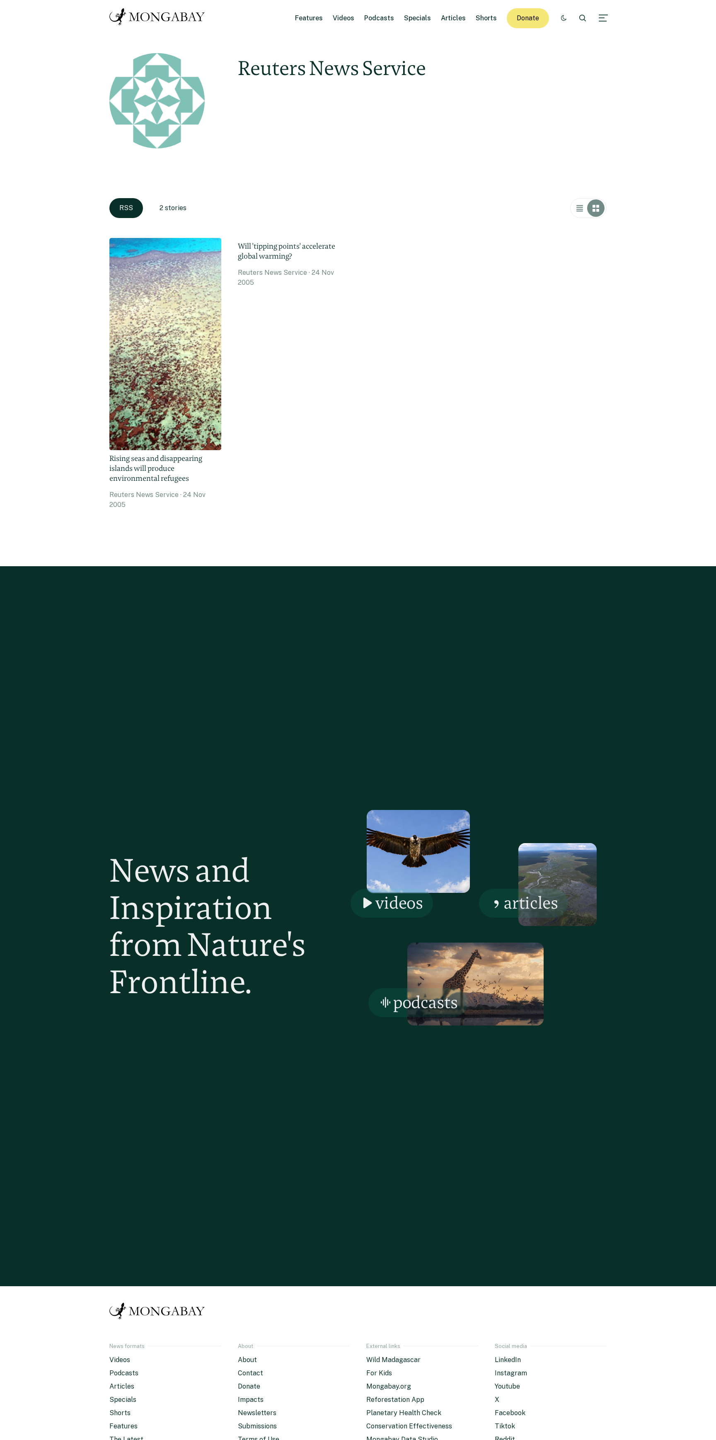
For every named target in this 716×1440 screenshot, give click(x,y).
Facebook (510, 1413)
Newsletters (257, 1413)
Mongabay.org (388, 1386)
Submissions (257, 1426)
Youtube (507, 1386)
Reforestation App (395, 1400)
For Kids (379, 1373)
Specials (417, 18)
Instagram (511, 1373)
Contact (250, 1373)
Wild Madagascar (393, 1360)
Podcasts (379, 18)
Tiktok (505, 1426)
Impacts (251, 1400)
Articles (453, 18)
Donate (528, 18)
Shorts (486, 18)
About (247, 1360)
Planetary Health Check (403, 1413)
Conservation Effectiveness (409, 1426)
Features (309, 18)
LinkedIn (508, 1360)
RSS (126, 208)
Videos (343, 18)
